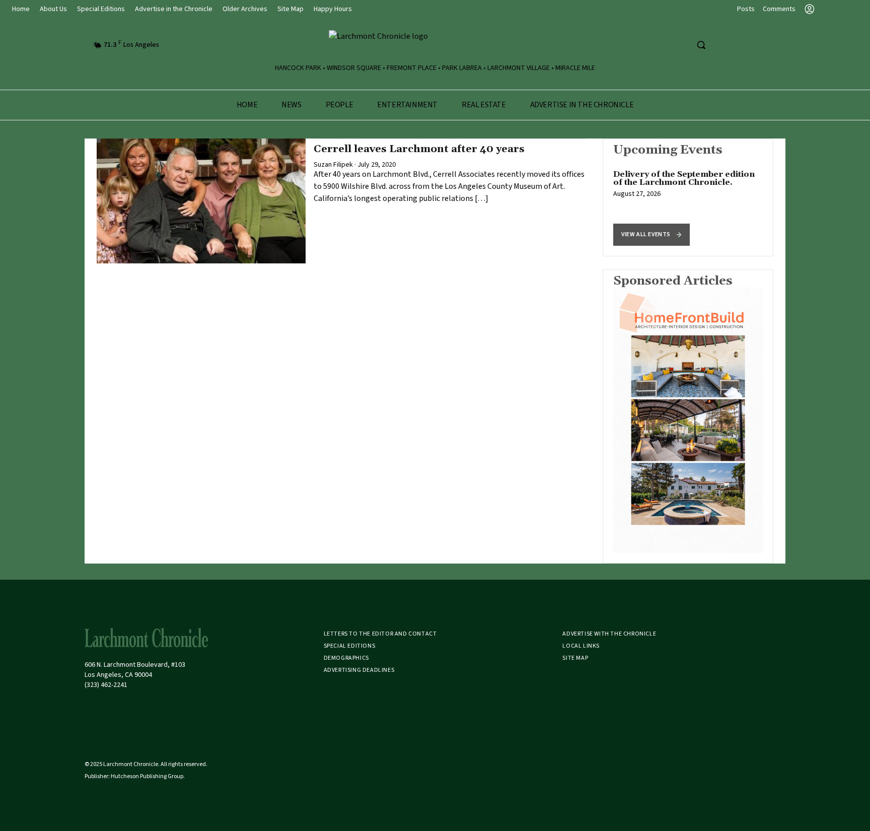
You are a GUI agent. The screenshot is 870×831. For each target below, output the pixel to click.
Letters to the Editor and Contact (380, 634)
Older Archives (245, 9)
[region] (688, 197)
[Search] (701, 45)
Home (21, 9)
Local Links (581, 646)
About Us (53, 9)
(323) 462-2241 (106, 685)
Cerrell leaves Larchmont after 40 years (419, 149)
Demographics (346, 658)
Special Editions (101, 9)
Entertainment (407, 104)
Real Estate (484, 104)
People (339, 104)
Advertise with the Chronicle (609, 634)
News (291, 104)
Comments (779, 9)
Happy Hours (333, 9)
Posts (746, 9)
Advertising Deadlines (359, 670)
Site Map (290, 9)
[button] (651, 235)
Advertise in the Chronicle (173, 9)
